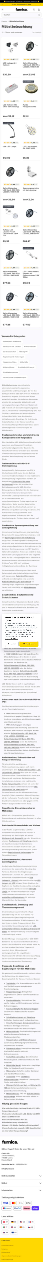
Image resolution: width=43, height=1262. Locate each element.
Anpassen (11, 644)
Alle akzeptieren (29, 644)
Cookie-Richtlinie (11, 639)
